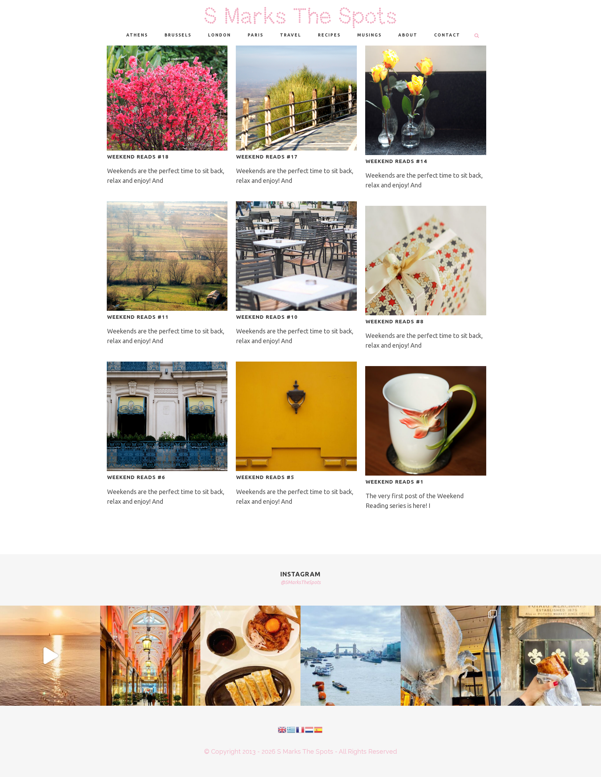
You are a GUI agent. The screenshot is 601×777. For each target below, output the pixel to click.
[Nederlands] (309, 729)
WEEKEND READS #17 (267, 157)
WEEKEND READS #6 (136, 477)
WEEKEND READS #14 (396, 161)
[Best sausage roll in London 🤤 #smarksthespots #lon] (551, 656)
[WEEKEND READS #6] (167, 416)
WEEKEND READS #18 (138, 157)
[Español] (318, 729)
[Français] (300, 729)
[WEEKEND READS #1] (425, 421)
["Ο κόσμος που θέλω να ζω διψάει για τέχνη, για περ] (50, 656)
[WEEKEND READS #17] (296, 98)
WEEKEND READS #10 (267, 317)
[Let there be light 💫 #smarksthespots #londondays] (451, 656)
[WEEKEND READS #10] (296, 256)
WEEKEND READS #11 (138, 317)
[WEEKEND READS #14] (425, 100)
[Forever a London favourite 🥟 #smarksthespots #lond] (250, 656)
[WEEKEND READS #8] (425, 260)
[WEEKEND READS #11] (167, 256)
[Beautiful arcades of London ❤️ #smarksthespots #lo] (150, 656)
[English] (282, 729)
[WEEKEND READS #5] (296, 416)
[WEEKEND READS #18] (167, 98)
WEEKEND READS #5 (265, 477)
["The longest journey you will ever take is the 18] (350, 656)
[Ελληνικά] (291, 729)
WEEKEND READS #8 (395, 321)
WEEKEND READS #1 (395, 482)
